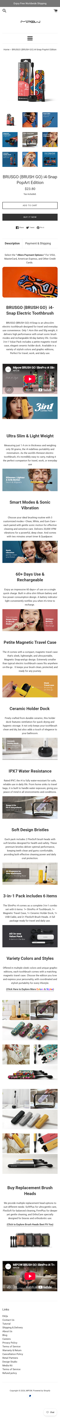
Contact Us (8, 1320)
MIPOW (29, 1391)
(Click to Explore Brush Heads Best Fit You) (30, 1224)
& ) (47, 989)
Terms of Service (11, 1346)
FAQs (5, 1316)
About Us (7, 1331)
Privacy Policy (9, 1342)
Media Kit (7, 1365)
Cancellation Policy (12, 1354)
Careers (6, 1339)
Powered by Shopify (41, 1391)
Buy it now (30, 217)
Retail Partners (10, 1358)
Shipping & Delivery (12, 1327)
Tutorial (6, 1323)
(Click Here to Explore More (22, 989)
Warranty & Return (11, 1350)
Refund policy (9, 1373)
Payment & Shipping (38, 243)
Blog (4, 1335)
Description (12, 243)
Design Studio (9, 1361)
